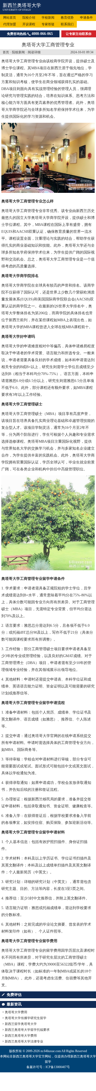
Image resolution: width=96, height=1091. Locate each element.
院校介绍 (28, 17)
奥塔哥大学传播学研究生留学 (25, 1018)
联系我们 (67, 24)
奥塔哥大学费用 (16, 1012)
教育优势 (67, 17)
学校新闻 (48, 17)
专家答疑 (48, 24)
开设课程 (28, 24)
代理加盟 (9, 24)
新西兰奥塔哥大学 (22, 5)
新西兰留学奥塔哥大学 (21, 1024)
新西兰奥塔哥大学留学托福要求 (27, 1030)
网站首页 (9, 17)
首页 (6, 52)
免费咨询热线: (30, 34)
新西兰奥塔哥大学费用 (21, 1035)
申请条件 (86, 17)
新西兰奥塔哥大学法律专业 (24, 1041)
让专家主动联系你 (78, 34)
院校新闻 (18, 52)
